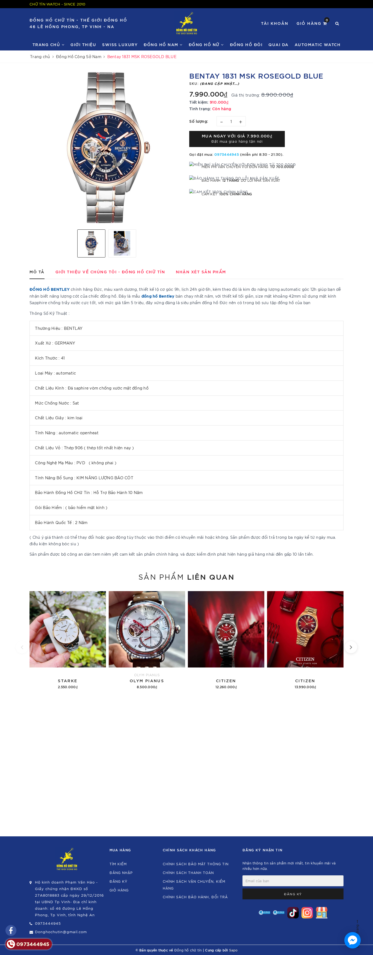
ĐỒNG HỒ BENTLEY (50, 289)
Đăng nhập (121, 872)
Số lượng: (198, 121)
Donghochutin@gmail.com (61, 931)
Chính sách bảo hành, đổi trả (195, 897)
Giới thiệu (83, 44)
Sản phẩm (186, 576)
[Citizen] (226, 639)
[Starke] (67, 639)
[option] (106, 148)
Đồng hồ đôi (246, 44)
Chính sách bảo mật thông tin (196, 864)
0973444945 (226, 154)
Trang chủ (47, 44)
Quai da (278, 44)
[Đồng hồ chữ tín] (187, 23)
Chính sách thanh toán (188, 872)
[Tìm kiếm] (337, 23)
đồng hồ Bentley (157, 295)
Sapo (233, 950)
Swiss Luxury (120, 44)
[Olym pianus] (147, 639)
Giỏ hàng (312, 23)
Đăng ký (118, 881)
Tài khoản (274, 23)
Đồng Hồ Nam (162, 44)
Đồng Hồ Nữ (205, 44)
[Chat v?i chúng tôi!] (352, 940)
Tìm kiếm (118, 864)
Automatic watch (318, 44)
